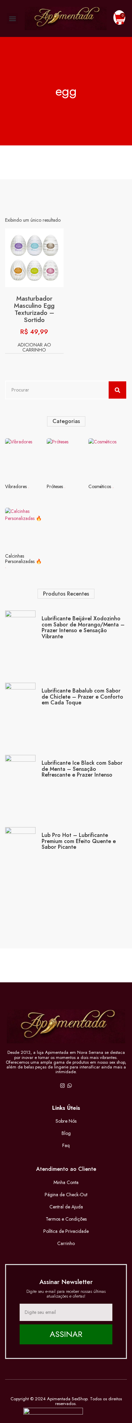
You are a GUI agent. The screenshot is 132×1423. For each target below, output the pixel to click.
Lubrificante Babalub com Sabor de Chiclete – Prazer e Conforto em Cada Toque (82, 696)
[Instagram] (62, 1085)
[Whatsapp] (69, 1085)
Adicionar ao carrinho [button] (34, 347)
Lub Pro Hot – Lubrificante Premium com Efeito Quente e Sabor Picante (79, 841)
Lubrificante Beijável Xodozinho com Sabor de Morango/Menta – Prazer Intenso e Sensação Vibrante (83, 627)
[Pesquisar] (117, 390)
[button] (12, 18)
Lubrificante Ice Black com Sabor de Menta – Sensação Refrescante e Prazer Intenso (82, 769)
